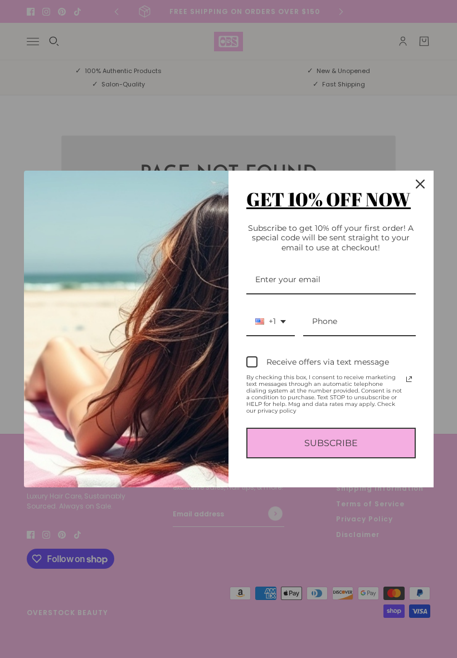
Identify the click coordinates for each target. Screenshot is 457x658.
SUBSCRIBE (331, 443)
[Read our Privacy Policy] (409, 379)
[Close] (420, 184)
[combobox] (270, 322)
